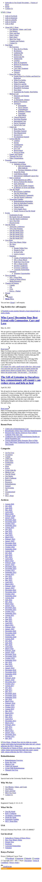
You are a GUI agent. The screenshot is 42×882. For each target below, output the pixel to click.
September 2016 (10, 697)
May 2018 (8, 676)
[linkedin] (28, 858)
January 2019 (9, 668)
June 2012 (8, 727)
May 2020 (8, 645)
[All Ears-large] (21, 372)
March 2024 (9, 561)
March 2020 (9, 648)
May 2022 (8, 602)
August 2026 (9, 504)
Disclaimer (28, 860)
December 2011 (10, 734)
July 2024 (8, 553)
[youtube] (36, 858)
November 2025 (10, 522)
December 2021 (10, 607)
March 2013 (9, 723)
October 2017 (10, 684)
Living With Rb (10, 470)
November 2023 (10, 568)
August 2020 (9, 639)
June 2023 (8, 578)
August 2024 (9, 551)
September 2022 (10, 596)
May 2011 (8, 738)
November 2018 (10, 672)
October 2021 (10, 611)
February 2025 (10, 539)
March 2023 (9, 584)
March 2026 (9, 514)
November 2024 (10, 545)
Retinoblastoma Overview (14, 760)
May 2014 (8, 717)
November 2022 (10, 592)
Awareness (9, 455)
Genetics (8, 464)
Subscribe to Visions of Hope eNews (17, 838)
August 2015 (9, 709)
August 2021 (9, 615)
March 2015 (9, 713)
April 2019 (9, 666)
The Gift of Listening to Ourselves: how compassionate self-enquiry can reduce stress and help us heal (20, 380)
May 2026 (8, 510)
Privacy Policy (14, 862)
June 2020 (8, 643)
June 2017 (8, 689)
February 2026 (10, 516)
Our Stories (9, 476)
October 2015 (10, 707)
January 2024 (9, 565)
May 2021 (8, 621)
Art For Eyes (9, 453)
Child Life (8, 458)
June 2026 (8, 508)
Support (8, 486)
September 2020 (10, 637)
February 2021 (10, 627)
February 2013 (10, 725)
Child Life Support (11, 766)
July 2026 (8, 506)
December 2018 (10, 670)
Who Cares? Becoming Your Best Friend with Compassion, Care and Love (20, 320)
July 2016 (8, 699)
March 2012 (9, 731)
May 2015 (8, 711)
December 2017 (10, 682)
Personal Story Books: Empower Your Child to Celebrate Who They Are (21, 434)
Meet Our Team (10, 793)
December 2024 (10, 543)
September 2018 (10, 674)
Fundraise (8, 844)
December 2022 (10, 590)
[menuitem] (23, 4)
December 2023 (10, 566)
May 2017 (8, 691)
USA (7, 494)
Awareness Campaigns (13, 815)
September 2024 (10, 549)
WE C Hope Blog (11, 821)
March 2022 (9, 604)
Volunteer (8, 848)
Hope (7, 466)
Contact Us (9, 8)
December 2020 (10, 631)
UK (6, 490)
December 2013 (10, 721)
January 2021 (9, 629)
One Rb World (10, 474)
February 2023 (10, 586)
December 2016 (10, 693)
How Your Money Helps (13, 840)
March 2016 (9, 701)
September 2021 (10, 613)
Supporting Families (12, 819)
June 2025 (8, 531)
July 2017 (8, 688)
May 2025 (8, 533)
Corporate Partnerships (13, 846)
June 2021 (8, 619)
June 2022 (8, 600)
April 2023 (9, 582)
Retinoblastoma (10, 484)
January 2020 (9, 652)
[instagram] (19, 858)
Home (7, 6)
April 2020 (9, 647)
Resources (8, 482)
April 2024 (9, 559)
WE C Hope (9, 496)
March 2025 (9, 537)
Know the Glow (10, 762)
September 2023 (10, 572)
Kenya (7, 468)
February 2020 (10, 650)
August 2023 (9, 574)
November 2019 (10, 656)
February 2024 (10, 563)
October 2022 (10, 594)
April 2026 (9, 512)
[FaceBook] (9, 858)
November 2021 (10, 609)
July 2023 (8, 576)
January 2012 (9, 732)
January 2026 (9, 518)
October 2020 (10, 635)
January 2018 (9, 680)
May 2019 (8, 664)
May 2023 (8, 580)
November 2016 (10, 695)
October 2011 (9, 736)
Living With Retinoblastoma (14, 768)
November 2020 (10, 633)
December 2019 (10, 654)
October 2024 (10, 547)
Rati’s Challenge (10, 478)
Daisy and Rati (10, 791)
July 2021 (8, 617)
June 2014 (8, 715)
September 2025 (10, 525)
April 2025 (9, 535)
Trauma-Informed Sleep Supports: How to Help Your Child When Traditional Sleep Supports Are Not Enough (22, 442)
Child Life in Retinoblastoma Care (17, 429)
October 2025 (10, 523)
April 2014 (9, 719)
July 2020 (8, 641)
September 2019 (10, 660)
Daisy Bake (9, 460)
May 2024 (8, 557)
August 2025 (9, 527)
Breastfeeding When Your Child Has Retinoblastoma (23, 431)
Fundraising (9, 462)
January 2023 (9, 588)
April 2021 (9, 623)
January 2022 (9, 606)
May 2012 (8, 729)
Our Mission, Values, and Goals (16, 787)
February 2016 (10, 703)
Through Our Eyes (11, 770)
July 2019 (8, 662)
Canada (7, 457)
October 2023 (10, 570)
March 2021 (9, 625)
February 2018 (10, 678)
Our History (9, 789)
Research (8, 480)
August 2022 (9, 598)
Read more (4, 349)
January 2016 (9, 705)
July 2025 (8, 529)
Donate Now (9, 842)
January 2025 (9, 541)
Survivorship (9, 488)
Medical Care (9, 472)
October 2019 (10, 658)
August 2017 (9, 686)
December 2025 (10, 520)
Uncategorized (10, 492)
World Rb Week (10, 817)
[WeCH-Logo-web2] (6, 12)
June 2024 (8, 555)
